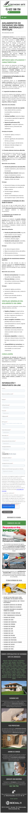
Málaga (23, 669)
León (7, 669)
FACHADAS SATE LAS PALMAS (10, 637)
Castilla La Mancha (17, 665)
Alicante (10, 660)
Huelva (20, 668)
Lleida (10, 669)
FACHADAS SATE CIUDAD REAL (10, 622)
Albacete (5, 660)
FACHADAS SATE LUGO (8, 633)
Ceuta (24, 677)
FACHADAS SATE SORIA (8, 649)
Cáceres (19, 663)
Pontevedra (8, 672)
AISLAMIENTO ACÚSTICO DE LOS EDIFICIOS (13, 605)
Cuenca (17, 666)
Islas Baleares (20, 662)
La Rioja (14, 672)
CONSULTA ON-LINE (13, 523)
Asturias (6, 662)
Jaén (4, 669)
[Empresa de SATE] (14, 748)
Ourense (13, 671)
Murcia (4, 671)
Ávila (10, 662)
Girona (3, 668)
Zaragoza (19, 677)
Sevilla (18, 674)
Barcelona (5, 663)
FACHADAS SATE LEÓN (8, 631)
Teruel (9, 675)
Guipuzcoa (23, 666)
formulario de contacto (12, 784)
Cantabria (3, 665)
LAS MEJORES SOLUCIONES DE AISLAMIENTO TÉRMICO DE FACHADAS (13, 610)
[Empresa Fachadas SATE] (14, 694)
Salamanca (19, 672)
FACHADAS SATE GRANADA (9, 626)
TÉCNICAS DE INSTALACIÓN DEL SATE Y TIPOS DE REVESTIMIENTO (14, 601)
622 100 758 (15, 9)
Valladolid (4, 677)
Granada (8, 668)
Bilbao (10, 663)
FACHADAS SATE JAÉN (8, 629)
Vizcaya (9, 677)
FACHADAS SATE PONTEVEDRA (10, 640)
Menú (5, 17)
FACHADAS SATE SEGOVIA (9, 644)
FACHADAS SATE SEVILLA (9, 646)
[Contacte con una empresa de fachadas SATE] (14, 775)
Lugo (14, 669)
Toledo (13, 675)
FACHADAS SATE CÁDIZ (8, 620)
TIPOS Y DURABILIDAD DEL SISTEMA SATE (12, 615)
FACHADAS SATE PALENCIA (9, 635)
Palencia (19, 671)
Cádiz (23, 663)
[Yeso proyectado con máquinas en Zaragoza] (14, 722)
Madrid (18, 669)
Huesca (24, 668)
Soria (22, 674)
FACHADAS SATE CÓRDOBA (9, 624)
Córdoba (7, 666)
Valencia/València (20, 675)
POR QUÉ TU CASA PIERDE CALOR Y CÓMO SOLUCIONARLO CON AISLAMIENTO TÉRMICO (13, 598)
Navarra (8, 671)
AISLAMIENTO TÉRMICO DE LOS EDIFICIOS (12, 607)
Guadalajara (14, 668)
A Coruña (12, 666)
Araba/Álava (21, 660)
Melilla (14, 678)
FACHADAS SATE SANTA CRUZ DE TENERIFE (13, 642)
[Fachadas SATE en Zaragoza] (14, 5)
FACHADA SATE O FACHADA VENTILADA (12, 613)
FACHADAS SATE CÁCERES (9, 617)
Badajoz (14, 662)
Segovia (14, 674)
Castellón (9, 665)
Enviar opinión (14, 798)
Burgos (14, 663)
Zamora (14, 677)
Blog (19, 809)
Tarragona (4, 675)
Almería (15, 660)
